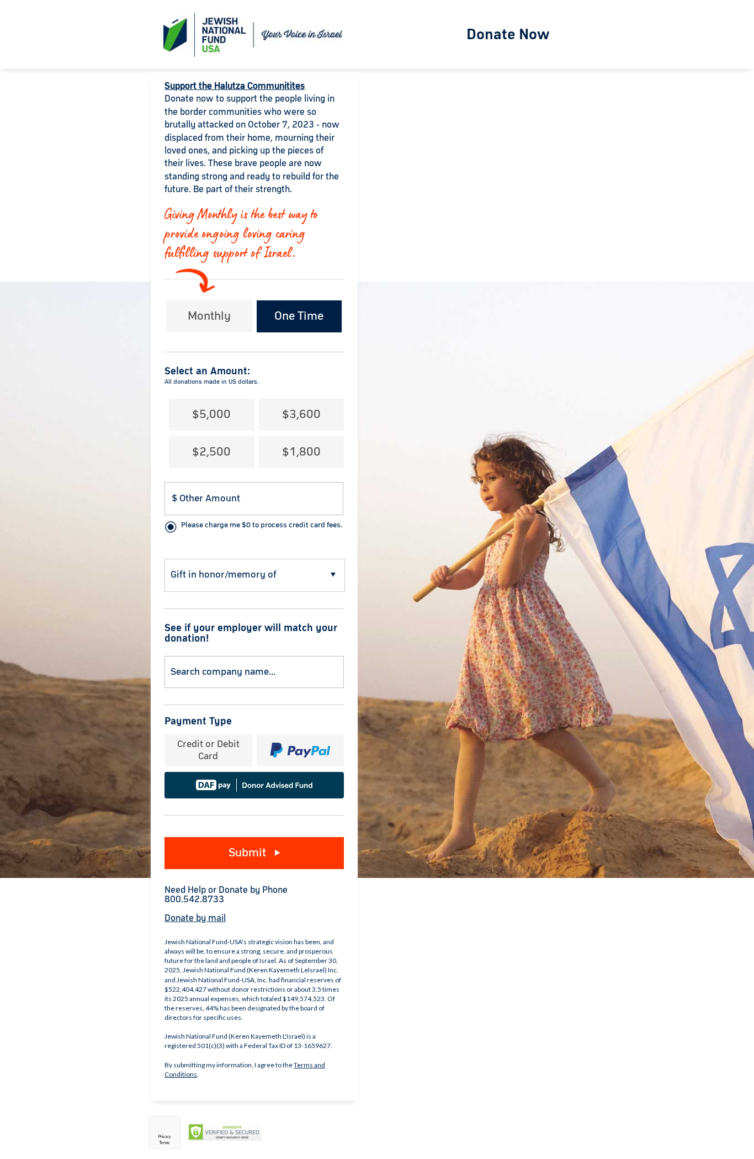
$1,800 (301, 452)
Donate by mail (195, 918)
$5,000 (211, 415)
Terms (164, 1142)
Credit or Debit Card (208, 750)
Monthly (209, 316)
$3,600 (301, 415)
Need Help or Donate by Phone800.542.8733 (226, 895)
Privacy (164, 1136)
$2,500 (211, 452)
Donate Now (508, 35)
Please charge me (261, 525)
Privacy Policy (294, 1132)
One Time (298, 316)
